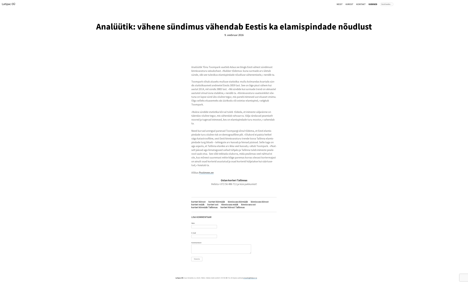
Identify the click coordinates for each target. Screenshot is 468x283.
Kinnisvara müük (229, 204)
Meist (340, 4)
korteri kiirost (198, 201)
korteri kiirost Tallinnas (233, 207)
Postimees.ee (206, 172)
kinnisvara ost (248, 204)
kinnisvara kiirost (260, 201)
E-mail (193, 233)
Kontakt (361, 4)
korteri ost (212, 204)
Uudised (373, 4)
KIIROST (349, 4)
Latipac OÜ (8, 4)
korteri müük (198, 204)
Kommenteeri (196, 243)
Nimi (193, 223)
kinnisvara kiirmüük (238, 201)
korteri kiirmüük (217, 201)
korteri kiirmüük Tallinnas (204, 207)
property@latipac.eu (250, 278)
